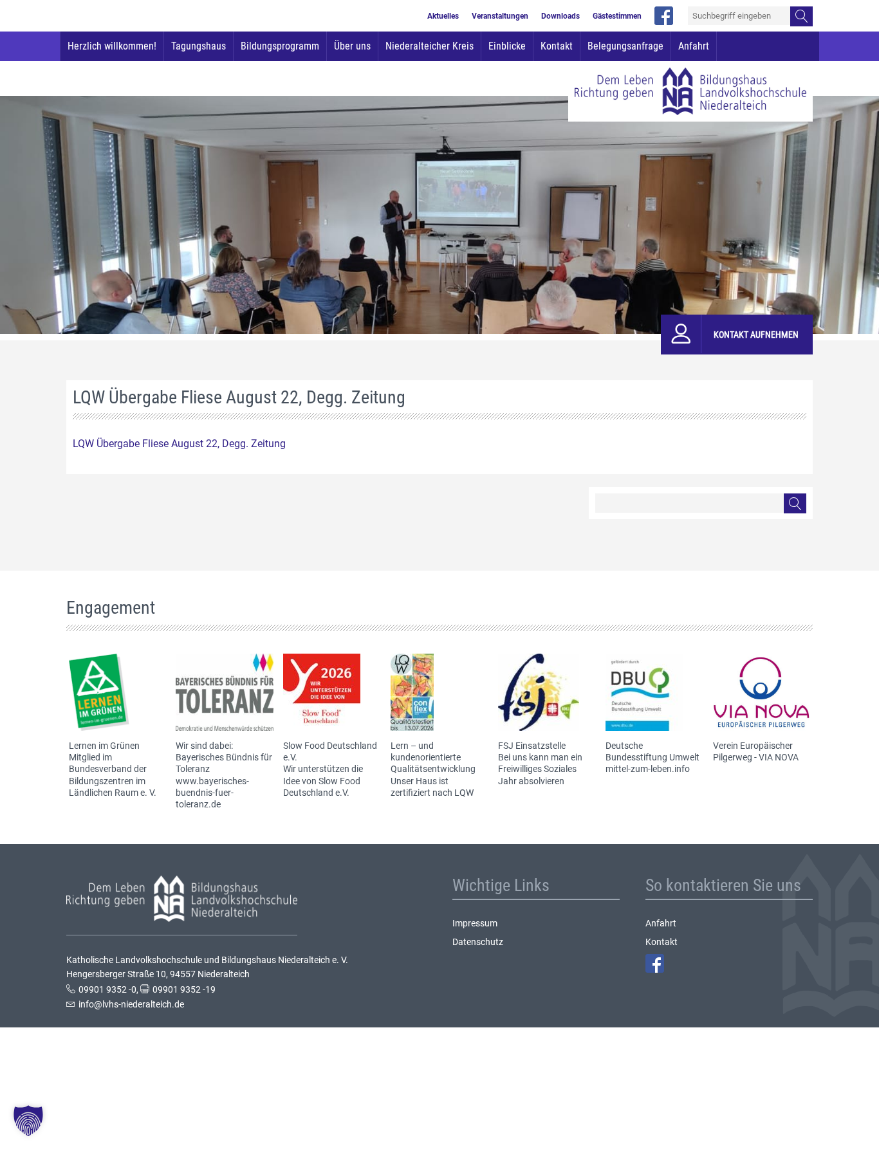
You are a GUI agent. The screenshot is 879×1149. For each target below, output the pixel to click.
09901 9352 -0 (107, 989)
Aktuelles (443, 16)
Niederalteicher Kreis (429, 46)
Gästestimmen (617, 16)
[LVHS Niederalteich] (690, 91)
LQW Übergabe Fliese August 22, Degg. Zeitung (179, 443)
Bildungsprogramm (280, 46)
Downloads (560, 16)
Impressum (474, 923)
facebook (663, 15)
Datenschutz (477, 942)
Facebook (654, 963)
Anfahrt (693, 46)
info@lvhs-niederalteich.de (131, 1004)
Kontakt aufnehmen (756, 334)
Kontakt (557, 46)
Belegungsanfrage (625, 46)
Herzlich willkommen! (112, 46)
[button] (28, 1120)
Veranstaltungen (500, 16)
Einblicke (507, 46)
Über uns (352, 46)
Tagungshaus (198, 46)
